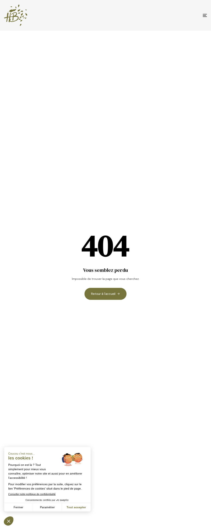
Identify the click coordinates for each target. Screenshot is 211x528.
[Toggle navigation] (173, 15)
